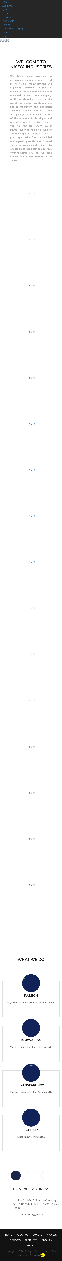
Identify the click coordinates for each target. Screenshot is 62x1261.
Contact (6, 36)
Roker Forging (31, 419)
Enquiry (6, 32)
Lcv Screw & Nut (31, 557)
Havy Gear (31, 649)
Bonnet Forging (31, 511)
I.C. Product (31, 787)
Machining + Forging (12, 28)
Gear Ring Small (31, 695)
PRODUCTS (8, 20)
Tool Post (31, 603)
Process (6, 13)
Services (6, 17)
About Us (7, 5)
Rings (31, 234)
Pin (31, 926)
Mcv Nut (31, 326)
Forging (6, 24)
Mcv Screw (31, 280)
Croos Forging (31, 372)
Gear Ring (31, 741)
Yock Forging (31, 465)
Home (5, 1)
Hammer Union (31, 834)
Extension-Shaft (31, 880)
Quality (6, 9)
